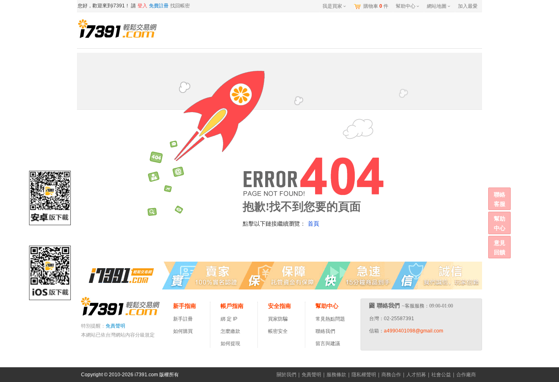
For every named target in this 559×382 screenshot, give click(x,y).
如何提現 (230, 343)
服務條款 (336, 374)
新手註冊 (183, 319)
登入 (142, 6)
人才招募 (416, 374)
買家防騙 (278, 319)
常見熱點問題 (330, 319)
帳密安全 (278, 331)
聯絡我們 (325, 331)
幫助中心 (405, 6)
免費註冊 (159, 6)
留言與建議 (328, 343)
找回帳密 (180, 6)
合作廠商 (466, 374)
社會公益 (441, 374)
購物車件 (375, 6)
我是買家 (332, 6)
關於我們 (286, 374)
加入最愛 (468, 6)
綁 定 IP (230, 319)
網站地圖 (436, 6)
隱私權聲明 (364, 374)
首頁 (313, 223)
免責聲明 (115, 326)
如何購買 (183, 331)
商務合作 (391, 374)
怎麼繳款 (230, 331)
